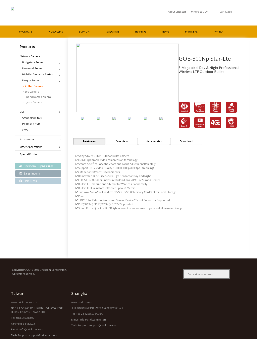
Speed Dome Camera (38, 97)
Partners (191, 31)
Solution (112, 31)
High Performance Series (37, 74)
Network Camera (30, 56)
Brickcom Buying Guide (38, 166)
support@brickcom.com (43, 335)
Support (85, 31)
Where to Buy (199, 11)
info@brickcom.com (31, 329)
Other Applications (31, 147)
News (165, 31)
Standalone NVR (32, 118)
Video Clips (55, 31)
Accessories (27, 139)
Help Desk (30, 181)
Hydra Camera (33, 102)
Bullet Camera (34, 86)
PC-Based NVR (31, 124)
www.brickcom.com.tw (24, 302)
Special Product (29, 154)
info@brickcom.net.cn (93, 319)
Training (140, 31)
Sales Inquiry (31, 173)
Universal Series (32, 68)
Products (26, 31)
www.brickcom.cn (81, 302)
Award (218, 31)
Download (186, 141)
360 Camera (32, 91)
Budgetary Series (32, 62)
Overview (122, 141)
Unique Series (31, 80)
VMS (22, 112)
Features (89, 141)
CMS (25, 130)
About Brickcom (177, 11)
